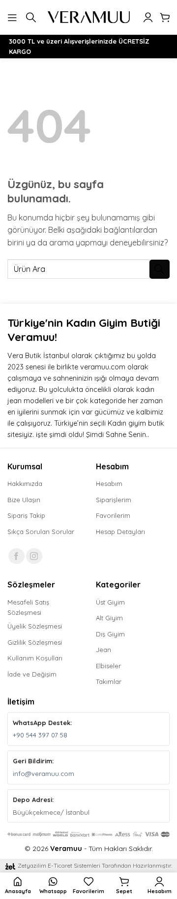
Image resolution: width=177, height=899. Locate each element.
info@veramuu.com (43, 774)
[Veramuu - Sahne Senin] (89, 17)
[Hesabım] (148, 17)
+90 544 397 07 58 (40, 735)
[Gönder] (159, 269)
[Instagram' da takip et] (34, 556)
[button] (13, 17)
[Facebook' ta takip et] (16, 556)
